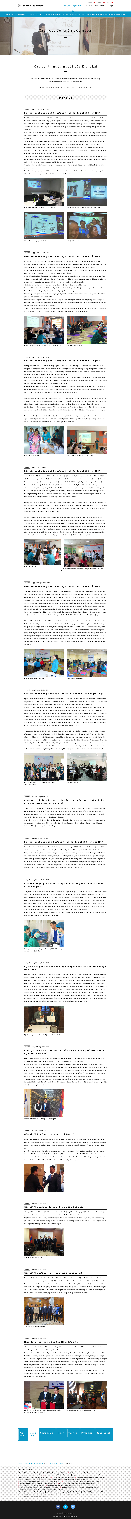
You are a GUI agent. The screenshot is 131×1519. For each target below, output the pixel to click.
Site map (59, 1513)
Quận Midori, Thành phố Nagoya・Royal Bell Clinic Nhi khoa (64, 1492)
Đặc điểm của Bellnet (91, 6)
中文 (109, 2)
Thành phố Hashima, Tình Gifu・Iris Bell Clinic (31, 1485)
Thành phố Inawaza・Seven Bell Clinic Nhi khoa (32, 1492)
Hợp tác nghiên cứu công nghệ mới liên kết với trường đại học (106, 14)
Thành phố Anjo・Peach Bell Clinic (51, 1479)
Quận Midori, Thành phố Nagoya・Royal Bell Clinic (87, 1475)
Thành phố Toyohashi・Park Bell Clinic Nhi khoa (97, 1492)
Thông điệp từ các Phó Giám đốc (53, 14)
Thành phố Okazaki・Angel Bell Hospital (30, 1475)
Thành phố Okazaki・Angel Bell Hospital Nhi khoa (32, 1496)
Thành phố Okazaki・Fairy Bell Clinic (29, 1479)
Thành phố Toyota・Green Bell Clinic (79, 1473)
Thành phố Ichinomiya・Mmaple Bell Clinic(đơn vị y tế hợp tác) (76, 1483)
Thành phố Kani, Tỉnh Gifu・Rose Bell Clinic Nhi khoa (33, 1494)
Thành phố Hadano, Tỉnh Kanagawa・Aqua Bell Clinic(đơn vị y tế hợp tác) (38, 1487)
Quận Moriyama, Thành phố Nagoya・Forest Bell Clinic (34, 1477)
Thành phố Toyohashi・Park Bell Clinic (62, 1477)
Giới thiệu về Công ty (106, 6)
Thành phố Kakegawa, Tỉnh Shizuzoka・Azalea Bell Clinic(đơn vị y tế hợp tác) (39, 1481)
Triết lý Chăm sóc (35, 14)
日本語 (90, 2)
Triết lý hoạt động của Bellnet (73, 6)
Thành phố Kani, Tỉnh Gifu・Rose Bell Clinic (54, 1473)
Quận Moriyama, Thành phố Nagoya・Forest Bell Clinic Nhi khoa (68, 1494)
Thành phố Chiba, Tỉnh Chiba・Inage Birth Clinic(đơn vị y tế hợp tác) (80, 1487)
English (100, 2)
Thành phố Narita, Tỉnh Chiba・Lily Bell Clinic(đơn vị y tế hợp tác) (64, 1485)
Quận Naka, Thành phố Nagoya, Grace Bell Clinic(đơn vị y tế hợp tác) (37, 1483)
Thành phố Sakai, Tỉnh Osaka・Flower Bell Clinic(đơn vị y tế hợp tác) (81, 1481)
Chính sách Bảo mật (68, 1513)
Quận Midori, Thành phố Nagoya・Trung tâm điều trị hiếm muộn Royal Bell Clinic (41, 1490)
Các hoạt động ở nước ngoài (75, 14)
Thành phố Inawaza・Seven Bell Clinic (29, 1473)
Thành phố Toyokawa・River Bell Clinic (74, 1479)
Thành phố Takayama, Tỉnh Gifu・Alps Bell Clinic (57, 1475)
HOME (20, 1463)
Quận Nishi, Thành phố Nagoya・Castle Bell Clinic (90, 1477)
